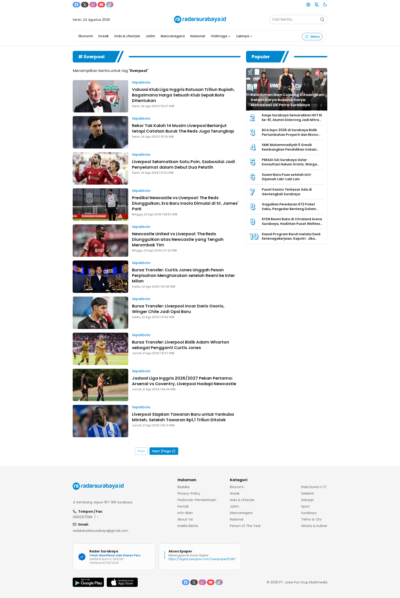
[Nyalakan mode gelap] (325, 4)
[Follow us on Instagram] (93, 4)
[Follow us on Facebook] (76, 4)
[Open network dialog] (308, 4)
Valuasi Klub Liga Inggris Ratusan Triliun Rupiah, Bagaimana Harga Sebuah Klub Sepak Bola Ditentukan (183, 95)
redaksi (184, 487)
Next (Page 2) (163, 451)
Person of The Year (245, 526)
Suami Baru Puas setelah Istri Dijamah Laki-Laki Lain (286, 177)
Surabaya (308, 513)
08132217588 (82, 517)
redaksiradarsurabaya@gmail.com (100, 530)
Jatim (150, 36)
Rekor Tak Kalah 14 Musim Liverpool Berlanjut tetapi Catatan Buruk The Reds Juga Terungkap (183, 128)
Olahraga (219, 36)
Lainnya (242, 36)
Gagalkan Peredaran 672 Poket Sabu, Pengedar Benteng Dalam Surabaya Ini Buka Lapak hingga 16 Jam (291, 211)
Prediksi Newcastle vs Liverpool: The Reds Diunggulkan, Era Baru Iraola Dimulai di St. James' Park (185, 203)
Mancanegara (173, 36)
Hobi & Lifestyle (127, 36)
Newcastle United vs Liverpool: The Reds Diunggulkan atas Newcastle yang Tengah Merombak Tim (178, 239)
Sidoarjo (307, 500)
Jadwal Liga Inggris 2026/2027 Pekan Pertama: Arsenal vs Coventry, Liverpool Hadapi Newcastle (184, 381)
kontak (183, 506)
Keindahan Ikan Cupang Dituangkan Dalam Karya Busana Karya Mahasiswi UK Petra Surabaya (287, 100)
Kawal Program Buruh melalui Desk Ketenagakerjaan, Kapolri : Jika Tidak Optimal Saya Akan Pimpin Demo (291, 241)
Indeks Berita (188, 526)
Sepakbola (141, 82)
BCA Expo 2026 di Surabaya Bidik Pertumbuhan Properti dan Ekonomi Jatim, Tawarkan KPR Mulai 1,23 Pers (292, 134)
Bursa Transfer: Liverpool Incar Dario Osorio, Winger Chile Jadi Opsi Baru (178, 308)
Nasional (197, 36)
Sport (305, 506)
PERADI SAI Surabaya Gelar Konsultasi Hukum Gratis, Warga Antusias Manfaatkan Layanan (289, 164)
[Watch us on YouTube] (101, 4)
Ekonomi (85, 36)
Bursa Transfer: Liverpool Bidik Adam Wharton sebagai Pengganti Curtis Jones (180, 344)
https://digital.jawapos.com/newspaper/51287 (202, 559)
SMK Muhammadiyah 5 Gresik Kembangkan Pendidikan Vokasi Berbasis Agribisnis (289, 149)
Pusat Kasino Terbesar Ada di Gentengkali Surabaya (287, 191)
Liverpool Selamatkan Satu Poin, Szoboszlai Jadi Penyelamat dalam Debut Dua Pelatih (183, 164)
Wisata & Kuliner (314, 526)
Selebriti (307, 493)
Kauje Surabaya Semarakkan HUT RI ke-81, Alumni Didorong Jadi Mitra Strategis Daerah (292, 120)
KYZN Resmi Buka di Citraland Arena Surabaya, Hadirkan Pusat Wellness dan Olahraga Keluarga (292, 223)
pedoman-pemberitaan (197, 500)
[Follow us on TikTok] (109, 4)
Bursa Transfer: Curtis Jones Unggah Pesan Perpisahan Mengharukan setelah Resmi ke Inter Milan (183, 275)
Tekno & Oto (311, 519)
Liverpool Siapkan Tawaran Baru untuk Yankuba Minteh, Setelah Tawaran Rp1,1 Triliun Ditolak (183, 417)
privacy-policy (189, 493)
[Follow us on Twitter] (84, 4)
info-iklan (185, 513)
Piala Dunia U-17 (314, 487)
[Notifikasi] (316, 4)
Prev (141, 451)
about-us (185, 519)
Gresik (103, 36)
